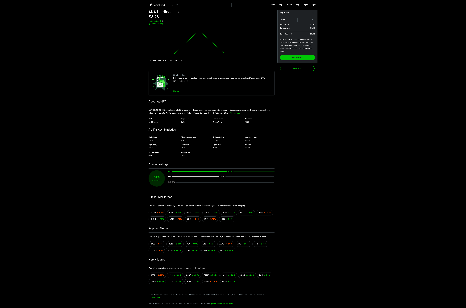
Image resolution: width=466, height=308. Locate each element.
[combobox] (202, 5)
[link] (272, 5)
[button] (150, 62)
